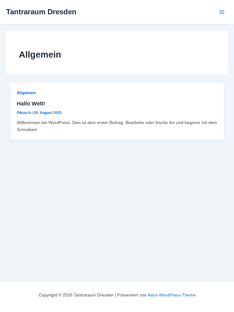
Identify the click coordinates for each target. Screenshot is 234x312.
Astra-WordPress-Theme (171, 294)
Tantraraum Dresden (41, 12)
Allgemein (26, 92)
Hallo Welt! (31, 103)
